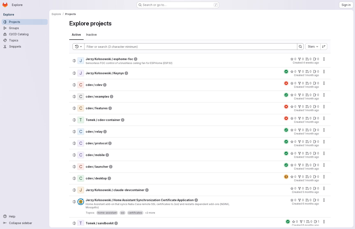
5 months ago (310, 192)
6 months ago (310, 203)
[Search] (300, 46)
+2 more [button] (150, 212)
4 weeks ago (311, 62)
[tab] (76, 35)
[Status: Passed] (286, 71)
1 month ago (311, 75)
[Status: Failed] (286, 83)
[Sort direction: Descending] (324, 46)
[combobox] (312, 46)
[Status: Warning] (286, 176)
